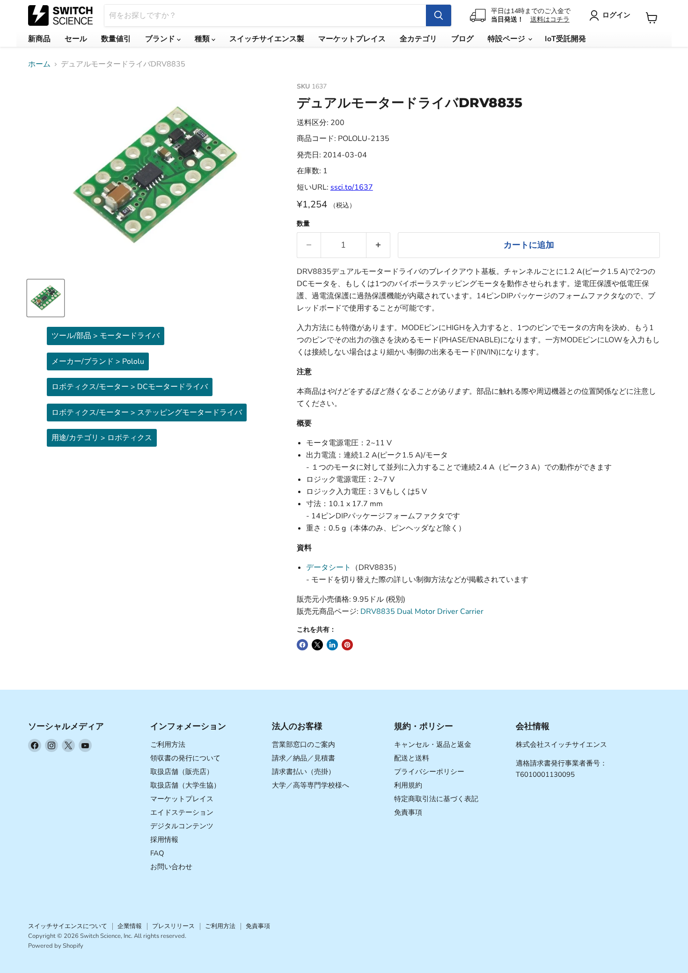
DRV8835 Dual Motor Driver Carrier (421, 611)
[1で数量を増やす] (378, 245)
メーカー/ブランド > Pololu (97, 361)
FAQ (157, 853)
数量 (303, 224)
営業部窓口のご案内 (303, 744)
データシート (328, 567)
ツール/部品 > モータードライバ (105, 336)
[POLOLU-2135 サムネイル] (45, 298)
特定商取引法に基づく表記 (436, 798)
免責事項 (408, 812)
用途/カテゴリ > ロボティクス (101, 438)
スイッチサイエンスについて (67, 926)
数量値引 (116, 39)
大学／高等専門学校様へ (310, 785)
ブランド (161, 39)
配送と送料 (411, 758)
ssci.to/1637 (351, 187)
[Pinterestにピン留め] (347, 644)
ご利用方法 (167, 744)
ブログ (462, 39)
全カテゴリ (418, 39)
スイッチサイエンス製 (266, 39)
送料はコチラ (550, 19)
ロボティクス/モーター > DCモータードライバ (129, 387)
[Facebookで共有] (302, 644)
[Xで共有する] (317, 644)
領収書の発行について (185, 758)
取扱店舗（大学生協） (185, 785)
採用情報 (164, 839)
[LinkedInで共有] (332, 644)
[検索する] (438, 15)
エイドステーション (181, 812)
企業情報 (129, 926)
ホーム (39, 64)
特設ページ (507, 39)
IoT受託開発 (565, 39)
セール (76, 39)
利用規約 (408, 785)
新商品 (39, 39)
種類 (203, 39)
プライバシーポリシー (429, 771)
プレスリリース (173, 926)
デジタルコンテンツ (181, 826)
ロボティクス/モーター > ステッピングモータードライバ (146, 412)
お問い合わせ (171, 866)
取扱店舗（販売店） (181, 771)
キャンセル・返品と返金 (432, 744)
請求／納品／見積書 (303, 758)
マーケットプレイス (352, 39)
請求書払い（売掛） (303, 771)
